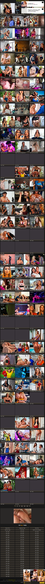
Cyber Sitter (23, 582)
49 (24, 506)
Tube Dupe (2, 3)
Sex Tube (7, 531)
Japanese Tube (22, 528)
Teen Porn (37, 528)
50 (27, 506)
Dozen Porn (7, 528)
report (13, 13)
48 (21, 506)
